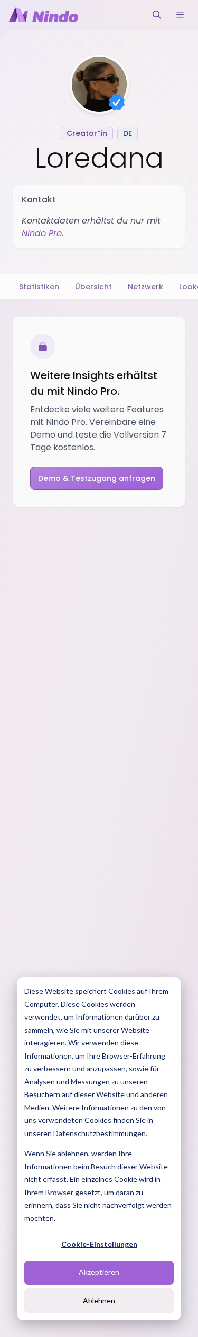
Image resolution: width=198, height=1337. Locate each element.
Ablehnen (99, 1300)
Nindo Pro (42, 233)
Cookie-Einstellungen (99, 1243)
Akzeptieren (99, 1271)
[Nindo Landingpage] (43, 14)
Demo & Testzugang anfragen (96, 478)
